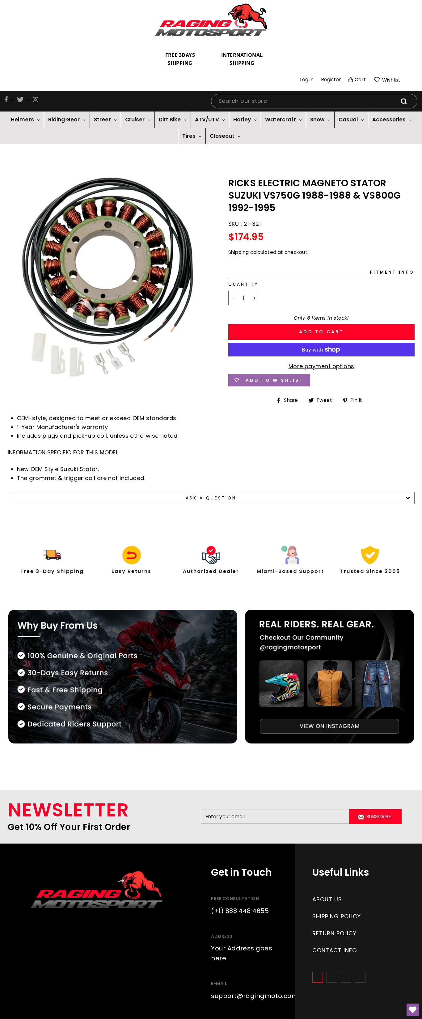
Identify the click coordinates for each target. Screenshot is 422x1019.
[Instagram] (332, 977)
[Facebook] (317, 977)
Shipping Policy (336, 916)
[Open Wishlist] (413, 1010)
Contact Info (334, 950)
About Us (327, 899)
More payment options (321, 366)
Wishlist (390, 79)
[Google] (346, 977)
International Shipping (242, 59)
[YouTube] (360, 977)
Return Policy (334, 933)
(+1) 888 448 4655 (240, 911)
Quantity (243, 284)
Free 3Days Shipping (180, 59)
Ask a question (211, 498)
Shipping (238, 252)
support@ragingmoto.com (254, 996)
